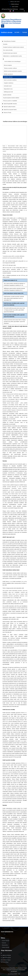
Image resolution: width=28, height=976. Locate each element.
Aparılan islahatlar (7, 94)
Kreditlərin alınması (8, 77)
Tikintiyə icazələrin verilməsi (10, 68)
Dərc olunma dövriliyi (8, 50)
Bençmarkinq (5, 945)
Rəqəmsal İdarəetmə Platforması (10, 9)
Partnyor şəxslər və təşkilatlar (10, 100)
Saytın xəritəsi (15, 6)
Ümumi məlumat (5, 940)
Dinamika (5, 44)
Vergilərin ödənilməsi (8, 83)
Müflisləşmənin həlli (8, 91)
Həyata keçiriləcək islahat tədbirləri (11, 97)
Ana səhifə (16, 32)
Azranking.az (11, 973)
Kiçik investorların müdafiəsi (10, 80)
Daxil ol (22, 9)
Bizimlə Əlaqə (5, 962)
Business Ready (7, 112)
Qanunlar (4, 942)
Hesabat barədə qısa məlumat (10, 53)
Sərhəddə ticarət (8, 86)
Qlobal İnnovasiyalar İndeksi (10, 109)
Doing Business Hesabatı (9, 41)
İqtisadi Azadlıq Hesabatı (9, 106)
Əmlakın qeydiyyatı (8, 74)
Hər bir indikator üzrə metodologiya (12, 61)
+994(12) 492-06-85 (6, 955)
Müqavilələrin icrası (8, 88)
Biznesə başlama (8, 65)
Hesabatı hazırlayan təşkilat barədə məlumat (13, 47)
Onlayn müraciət (5, 947)
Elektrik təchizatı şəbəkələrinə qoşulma (13, 71)
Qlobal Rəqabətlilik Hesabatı (10, 103)
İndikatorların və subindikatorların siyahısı (12, 56)
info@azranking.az (15, 4)
